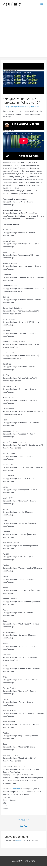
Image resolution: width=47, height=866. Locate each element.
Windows (22, 107)
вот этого (17, 789)
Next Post (23, 826)
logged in (18, 840)
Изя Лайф (12, 4)
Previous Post (23, 820)
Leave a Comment (10, 107)
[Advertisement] (23, 32)
